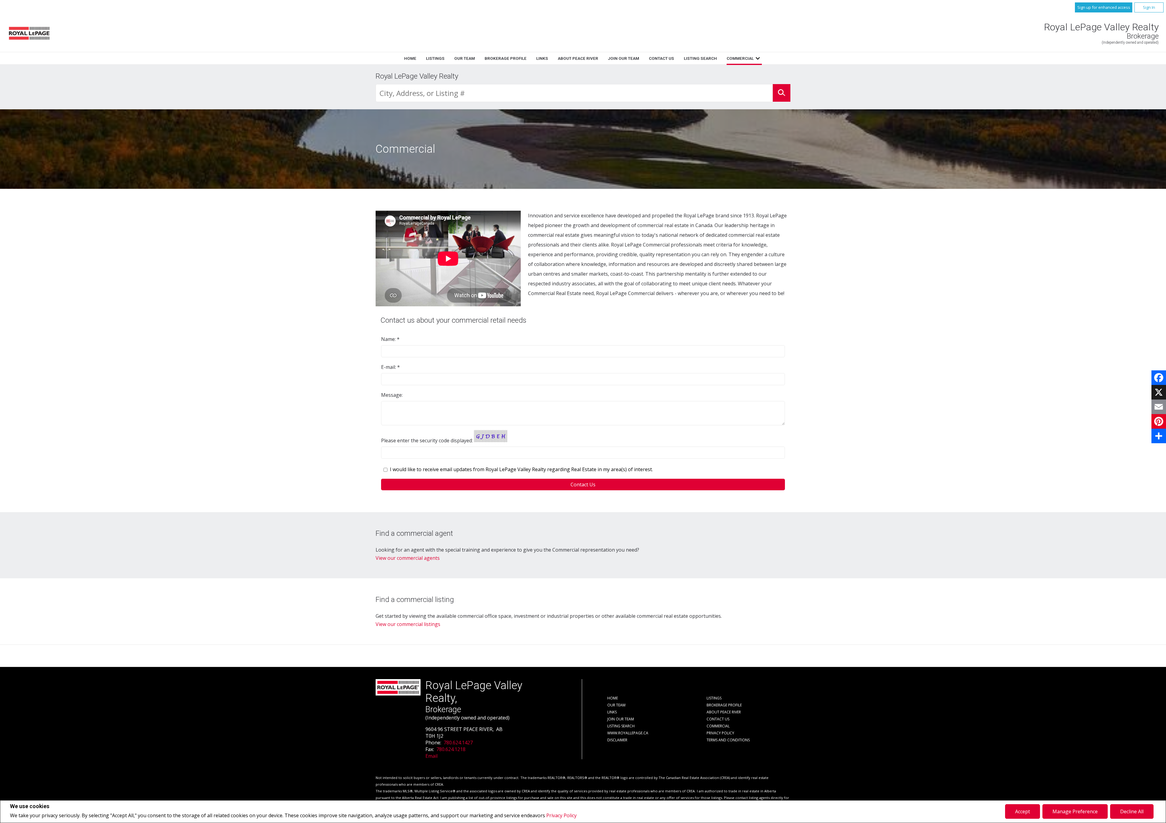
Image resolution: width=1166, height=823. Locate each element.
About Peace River (578, 58)
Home (410, 58)
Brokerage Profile (506, 58)
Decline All (1132, 811)
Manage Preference (1075, 811)
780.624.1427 (458, 742)
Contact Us (661, 58)
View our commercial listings (408, 624)
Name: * (390, 339)
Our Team (464, 58)
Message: (392, 395)
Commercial (740, 58)
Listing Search (700, 58)
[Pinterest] (1158, 421)
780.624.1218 (450, 749)
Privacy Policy (561, 815)
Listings (435, 58)
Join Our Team (623, 58)
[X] (1158, 392)
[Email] (1158, 407)
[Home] (29, 33)
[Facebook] (1158, 377)
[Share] (1158, 436)
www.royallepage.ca (627, 733)
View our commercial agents (408, 558)
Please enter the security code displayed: (427, 440)
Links (542, 58)
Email (431, 756)
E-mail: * (390, 367)
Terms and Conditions (728, 740)
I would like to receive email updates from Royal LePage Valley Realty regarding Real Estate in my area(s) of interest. (521, 469)
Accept (1022, 811)
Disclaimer (617, 740)
